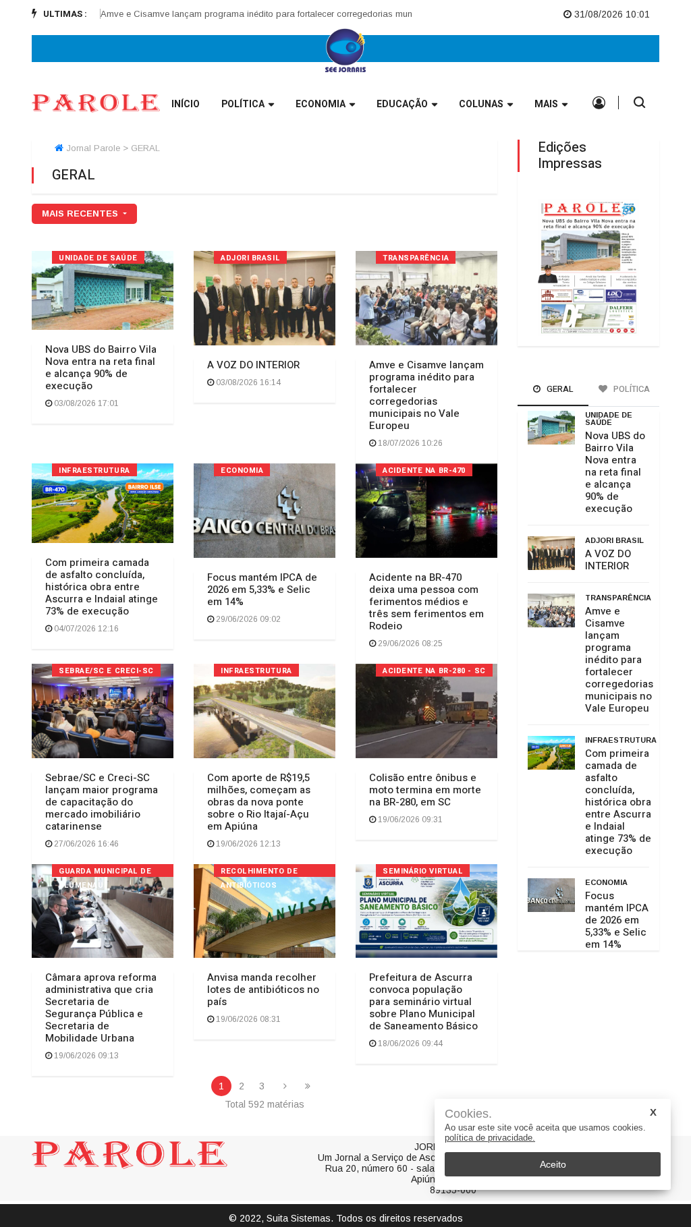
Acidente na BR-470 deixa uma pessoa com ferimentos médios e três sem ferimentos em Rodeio (426, 601)
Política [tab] (630, 388)
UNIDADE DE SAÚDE (98, 258)
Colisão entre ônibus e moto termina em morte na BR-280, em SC (425, 789)
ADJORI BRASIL (250, 258)
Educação (402, 104)
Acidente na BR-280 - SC (434, 671)
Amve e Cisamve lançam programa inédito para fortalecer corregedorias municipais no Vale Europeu (282, 14)
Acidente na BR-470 (424, 470)
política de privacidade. (490, 1138)
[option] (287, 14)
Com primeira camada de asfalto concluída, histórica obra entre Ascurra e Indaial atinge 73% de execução (101, 587)
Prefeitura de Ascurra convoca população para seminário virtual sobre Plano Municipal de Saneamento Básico (423, 1001)
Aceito (553, 1164)
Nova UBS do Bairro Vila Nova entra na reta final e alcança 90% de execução (101, 367)
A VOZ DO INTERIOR (253, 365)
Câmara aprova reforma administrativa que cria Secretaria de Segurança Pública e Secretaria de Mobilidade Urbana (101, 1008)
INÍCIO (185, 104)
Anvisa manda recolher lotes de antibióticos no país (263, 989)
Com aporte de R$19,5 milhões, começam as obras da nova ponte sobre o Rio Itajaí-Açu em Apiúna (258, 802)
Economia (321, 104)
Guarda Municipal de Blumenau (105, 871)
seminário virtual (423, 871)
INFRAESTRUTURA (94, 470)
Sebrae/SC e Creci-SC (106, 671)
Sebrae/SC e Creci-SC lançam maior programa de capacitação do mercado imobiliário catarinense (101, 802)
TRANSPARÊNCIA (416, 258)
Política (243, 104)
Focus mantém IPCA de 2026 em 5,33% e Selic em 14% (262, 589)
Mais (546, 104)
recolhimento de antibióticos (259, 871)
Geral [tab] (559, 388)
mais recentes (81, 213)
